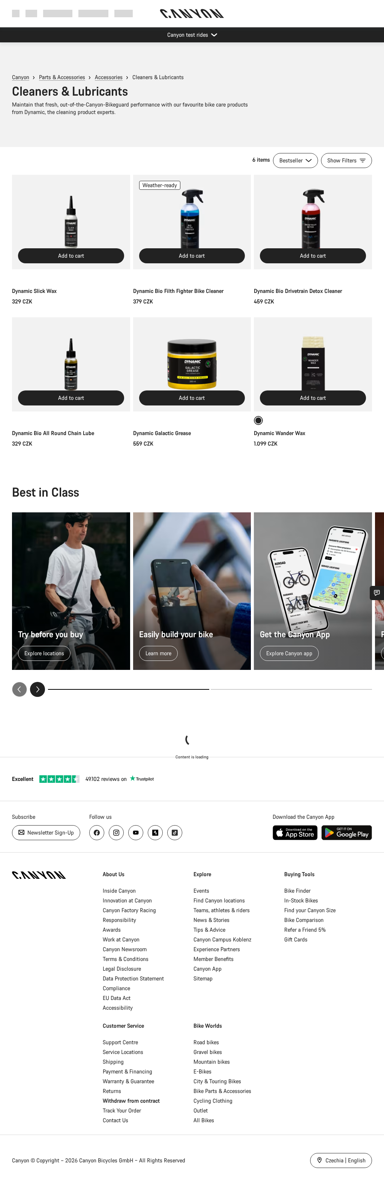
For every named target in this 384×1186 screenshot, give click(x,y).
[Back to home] (192, 13)
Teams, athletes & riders (222, 910)
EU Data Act (116, 997)
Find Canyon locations (219, 900)
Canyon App (208, 968)
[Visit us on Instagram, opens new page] (116, 832)
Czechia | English (345, 1160)
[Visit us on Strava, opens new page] (155, 832)
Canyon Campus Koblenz (222, 939)
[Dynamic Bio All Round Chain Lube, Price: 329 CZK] (71, 364)
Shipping (113, 1061)
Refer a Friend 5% (305, 929)
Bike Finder (297, 890)
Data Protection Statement (133, 978)
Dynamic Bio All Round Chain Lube (53, 433)
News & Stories (212, 919)
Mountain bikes (212, 1061)
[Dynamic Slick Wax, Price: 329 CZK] (71, 222)
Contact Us (115, 1120)
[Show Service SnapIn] (377, 593)
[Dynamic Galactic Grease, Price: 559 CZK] (192, 364)
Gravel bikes (208, 1051)
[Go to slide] (291, 689)
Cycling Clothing (213, 1100)
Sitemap (203, 978)
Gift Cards (296, 939)
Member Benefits (214, 958)
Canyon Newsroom (125, 949)
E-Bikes (203, 1071)
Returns (112, 1090)
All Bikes (204, 1120)
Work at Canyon (121, 939)
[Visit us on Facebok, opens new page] (96, 832)
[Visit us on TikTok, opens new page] (174, 832)
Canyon (20, 77)
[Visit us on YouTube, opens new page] (135, 832)
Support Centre (120, 1042)
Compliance (116, 988)
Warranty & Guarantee (128, 1081)
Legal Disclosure (122, 968)
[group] (192, 604)
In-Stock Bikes (301, 900)
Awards (112, 929)
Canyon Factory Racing (129, 910)
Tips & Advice (209, 929)
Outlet (201, 1110)
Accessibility (118, 1007)
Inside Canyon (119, 890)
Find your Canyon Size (310, 910)
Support (123, 13)
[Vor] (37, 689)
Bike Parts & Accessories (222, 1090)
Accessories (109, 77)
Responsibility (119, 919)
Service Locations (123, 1051)
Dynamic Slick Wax (34, 290)
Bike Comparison (304, 919)
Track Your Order (122, 1110)
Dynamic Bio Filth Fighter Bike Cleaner (178, 290)
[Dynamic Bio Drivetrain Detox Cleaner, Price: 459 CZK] (313, 222)
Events (201, 890)
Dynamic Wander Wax (279, 433)
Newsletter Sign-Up (50, 832)
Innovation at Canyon (127, 900)
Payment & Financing (127, 1071)
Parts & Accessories (62, 77)
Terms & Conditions (125, 958)
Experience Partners (217, 949)
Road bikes (206, 1042)
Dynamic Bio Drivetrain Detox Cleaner (298, 290)
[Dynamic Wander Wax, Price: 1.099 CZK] (313, 364)
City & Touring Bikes (217, 1081)
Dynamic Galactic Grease (162, 433)
